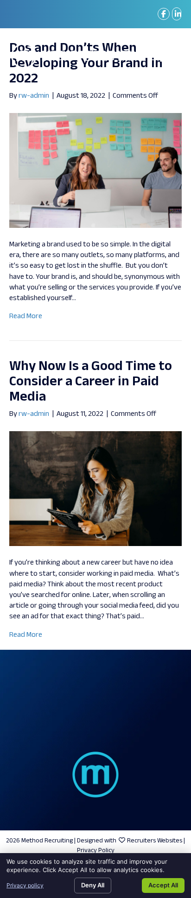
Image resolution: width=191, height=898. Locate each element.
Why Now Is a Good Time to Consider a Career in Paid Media (90, 382)
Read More (25, 316)
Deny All (92, 885)
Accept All (163, 885)
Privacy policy (25, 885)
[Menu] (167, 55)
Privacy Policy (96, 850)
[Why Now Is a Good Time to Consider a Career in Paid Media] (95, 489)
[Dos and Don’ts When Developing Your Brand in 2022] (95, 170)
